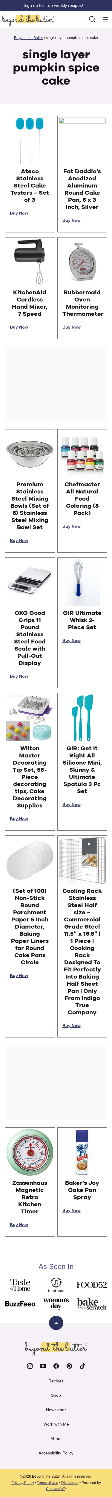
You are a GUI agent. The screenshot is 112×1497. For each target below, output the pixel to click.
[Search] (92, 19)
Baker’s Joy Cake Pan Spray (82, 1190)
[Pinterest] (69, 1366)
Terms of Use (47, 1483)
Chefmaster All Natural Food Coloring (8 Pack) (82, 499)
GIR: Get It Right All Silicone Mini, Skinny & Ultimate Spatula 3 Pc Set (82, 770)
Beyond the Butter (28, 38)
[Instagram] (29, 1366)
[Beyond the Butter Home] (28, 20)
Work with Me (56, 1424)
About (56, 1438)
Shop (56, 1395)
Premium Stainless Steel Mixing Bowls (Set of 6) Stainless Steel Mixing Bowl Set (29, 506)
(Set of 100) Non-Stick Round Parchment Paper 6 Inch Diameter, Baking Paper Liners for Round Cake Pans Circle (30, 926)
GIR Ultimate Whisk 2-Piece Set (82, 620)
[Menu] (105, 19)
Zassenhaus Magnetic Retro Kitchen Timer (29, 1197)
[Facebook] (56, 1366)
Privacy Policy (22, 1483)
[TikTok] (82, 1366)
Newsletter (56, 1409)
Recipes (56, 1381)
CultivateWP (55, 1489)
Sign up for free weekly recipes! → (56, 5)
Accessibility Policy (56, 1453)
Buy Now (19, 213)
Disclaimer (70, 1483)
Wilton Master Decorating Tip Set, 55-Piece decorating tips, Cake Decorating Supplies (30, 777)
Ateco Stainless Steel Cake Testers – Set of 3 (29, 185)
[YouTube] (43, 1366)
